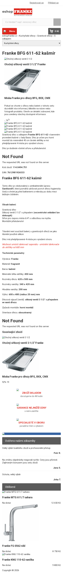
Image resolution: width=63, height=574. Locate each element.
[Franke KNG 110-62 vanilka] (16, 554)
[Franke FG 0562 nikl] (20, 540)
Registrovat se (37, 2)
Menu (12, 31)
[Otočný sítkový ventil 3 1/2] (18, 59)
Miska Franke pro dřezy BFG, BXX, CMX (27, 98)
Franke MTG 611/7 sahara (17, 497)
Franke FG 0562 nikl (13, 545)
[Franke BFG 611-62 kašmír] (18, 123)
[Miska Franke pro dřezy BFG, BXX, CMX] (22, 92)
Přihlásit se (53, 2)
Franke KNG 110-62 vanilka (18, 559)
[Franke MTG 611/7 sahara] (15, 492)
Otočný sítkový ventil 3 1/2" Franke (25, 64)
